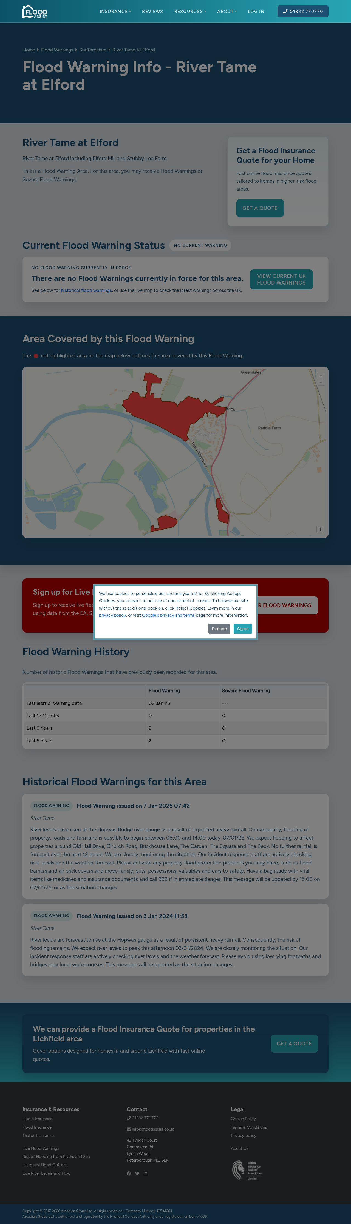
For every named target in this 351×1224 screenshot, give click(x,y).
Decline (219, 628)
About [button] (225, 11)
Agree (243, 628)
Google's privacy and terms (168, 615)
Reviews (152, 11)
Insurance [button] (114, 11)
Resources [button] (188, 11)
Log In (256, 11)
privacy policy (112, 615)
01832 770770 (306, 11)
